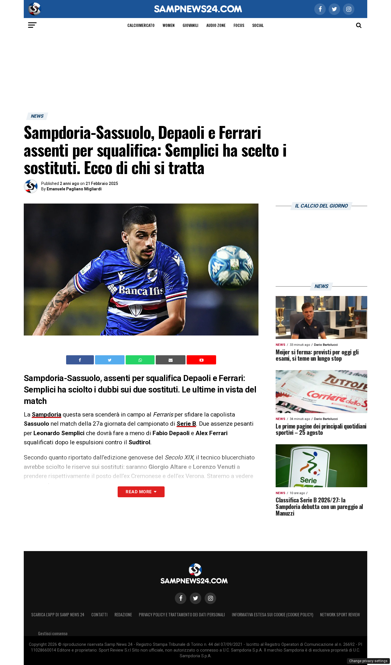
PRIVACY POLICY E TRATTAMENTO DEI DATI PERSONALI (182, 614)
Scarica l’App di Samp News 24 (57, 614)
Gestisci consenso (53, 633)
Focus (239, 25)
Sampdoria (46, 414)
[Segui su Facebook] (180, 598)
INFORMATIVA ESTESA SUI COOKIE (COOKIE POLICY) (272, 614)
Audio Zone (216, 25)
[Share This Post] (141, 359)
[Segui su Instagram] (210, 598)
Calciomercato (141, 25)
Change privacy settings (368, 661)
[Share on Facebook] (80, 359)
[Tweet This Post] (110, 359)
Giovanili (190, 25)
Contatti (99, 614)
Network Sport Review (340, 614)
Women (169, 25)
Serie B (186, 423)
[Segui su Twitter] (195, 598)
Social (258, 25)
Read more (139, 491)
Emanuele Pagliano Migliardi (74, 189)
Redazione (123, 614)
